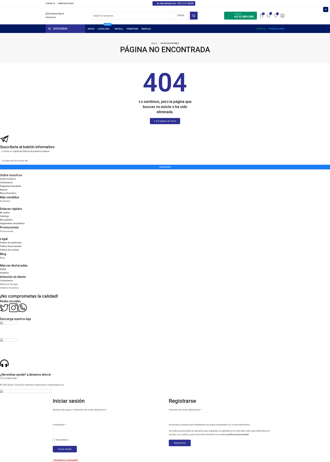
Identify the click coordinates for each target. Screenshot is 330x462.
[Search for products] (194, 16)
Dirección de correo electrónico (185, 409)
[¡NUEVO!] (104, 28)
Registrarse (180, 443)
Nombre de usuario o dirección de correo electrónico (80, 409)
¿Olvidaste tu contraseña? (65, 460)
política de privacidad (238, 434)
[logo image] (55, 15)
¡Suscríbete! (165, 167)
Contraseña (59, 424)
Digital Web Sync (72, 385)
